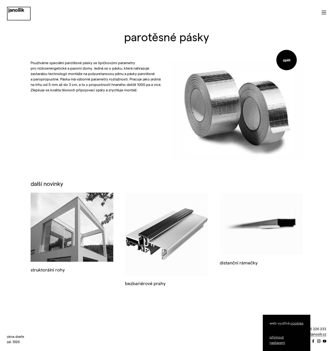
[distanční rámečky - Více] (261, 224)
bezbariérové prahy (145, 283)
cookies (296, 323)
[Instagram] (319, 341)
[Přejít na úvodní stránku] (19, 13)
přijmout (277, 337)
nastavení (277, 342)
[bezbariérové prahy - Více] (166, 234)
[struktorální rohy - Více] (72, 227)
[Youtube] (324, 341)
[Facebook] (313, 341)
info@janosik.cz (314, 334)
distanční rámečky (239, 262)
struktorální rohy (48, 269)
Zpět (286, 60)
